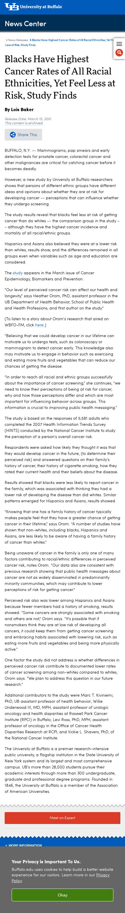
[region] (62, 879)
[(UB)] (62, 8)
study (18, 273)
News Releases (18, 40)
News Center (25, 23)
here (39, 325)
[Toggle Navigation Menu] (119, 48)
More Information (25, 845)
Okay (62, 895)
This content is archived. (24, 123)
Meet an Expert (62, 818)
